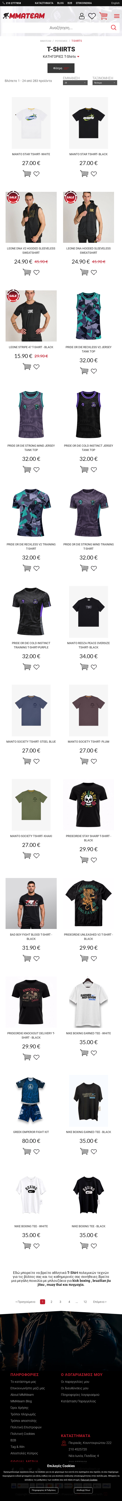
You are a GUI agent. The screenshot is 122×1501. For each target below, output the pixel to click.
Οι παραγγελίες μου (75, 1382)
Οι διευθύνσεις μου (74, 1388)
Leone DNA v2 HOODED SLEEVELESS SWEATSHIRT (31, 250)
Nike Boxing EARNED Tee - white (88, 1033)
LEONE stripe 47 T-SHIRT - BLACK (31, 347)
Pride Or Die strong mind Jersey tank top (31, 448)
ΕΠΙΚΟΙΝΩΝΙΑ (84, 3)
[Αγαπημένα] (92, 16)
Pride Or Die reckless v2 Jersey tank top (89, 349)
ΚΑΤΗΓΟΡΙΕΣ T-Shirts (59, 57)
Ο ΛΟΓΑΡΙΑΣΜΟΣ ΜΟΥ (82, 1374)
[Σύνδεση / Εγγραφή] (82, 16)
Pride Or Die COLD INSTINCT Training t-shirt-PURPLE (31, 645)
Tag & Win (17, 1447)
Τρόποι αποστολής (23, 1421)
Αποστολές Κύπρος (24, 1453)
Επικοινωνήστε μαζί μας (27, 1388)
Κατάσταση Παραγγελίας (78, 1401)
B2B (70, 3)
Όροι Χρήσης (19, 1408)
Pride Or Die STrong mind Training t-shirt (88, 546)
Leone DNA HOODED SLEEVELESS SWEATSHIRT (88, 250)
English (115, 3)
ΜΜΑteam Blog (21, 1401)
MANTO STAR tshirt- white (31, 154)
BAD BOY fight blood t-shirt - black (31, 937)
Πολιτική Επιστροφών (26, 1427)
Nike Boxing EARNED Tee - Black (88, 1132)
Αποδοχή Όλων (83, 1490)
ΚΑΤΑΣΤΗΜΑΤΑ (44, 3)
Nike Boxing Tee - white (31, 1226)
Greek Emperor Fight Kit (31, 1132)
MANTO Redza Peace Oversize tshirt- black (88, 645)
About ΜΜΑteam (22, 1395)
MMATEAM (45, 41)
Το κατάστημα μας (23, 1382)
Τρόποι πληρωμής (23, 1414)
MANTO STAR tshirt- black (88, 154)
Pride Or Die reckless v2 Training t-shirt (31, 546)
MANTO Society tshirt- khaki (31, 836)
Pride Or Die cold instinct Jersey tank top (88, 448)
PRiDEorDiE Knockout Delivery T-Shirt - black (31, 1035)
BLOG (60, 3)
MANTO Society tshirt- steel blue (31, 741)
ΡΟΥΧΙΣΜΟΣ (61, 41)
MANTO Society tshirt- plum (88, 741)
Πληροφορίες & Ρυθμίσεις (44, 1490)
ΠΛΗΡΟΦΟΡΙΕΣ (24, 1374)
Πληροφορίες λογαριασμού (80, 1395)
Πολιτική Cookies (22, 1434)
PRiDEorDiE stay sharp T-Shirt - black (88, 838)
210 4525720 (78, 1449)
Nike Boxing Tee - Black (88, 1226)
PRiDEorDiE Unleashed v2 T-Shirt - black (88, 937)
